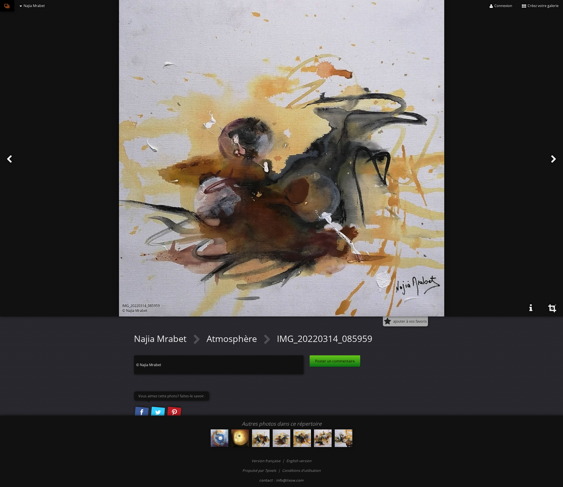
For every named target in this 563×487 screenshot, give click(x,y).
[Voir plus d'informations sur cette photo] (530, 307)
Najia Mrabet (161, 339)
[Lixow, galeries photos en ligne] (7, 5)
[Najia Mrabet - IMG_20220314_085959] (281, 438)
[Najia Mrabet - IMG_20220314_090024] (302, 438)
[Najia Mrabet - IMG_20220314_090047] (323, 438)
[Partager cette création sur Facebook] (142, 412)
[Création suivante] (553, 159)
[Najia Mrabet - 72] (219, 438)
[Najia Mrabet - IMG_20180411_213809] (240, 438)
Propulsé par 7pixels (259, 470)
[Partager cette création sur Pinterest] (174, 412)
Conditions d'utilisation (301, 470)
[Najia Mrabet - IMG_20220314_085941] (261, 438)
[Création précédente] (9, 159)
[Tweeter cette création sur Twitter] (158, 412)
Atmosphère (233, 339)
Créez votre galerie (543, 5)
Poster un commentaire (335, 361)
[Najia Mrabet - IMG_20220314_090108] (343, 438)
